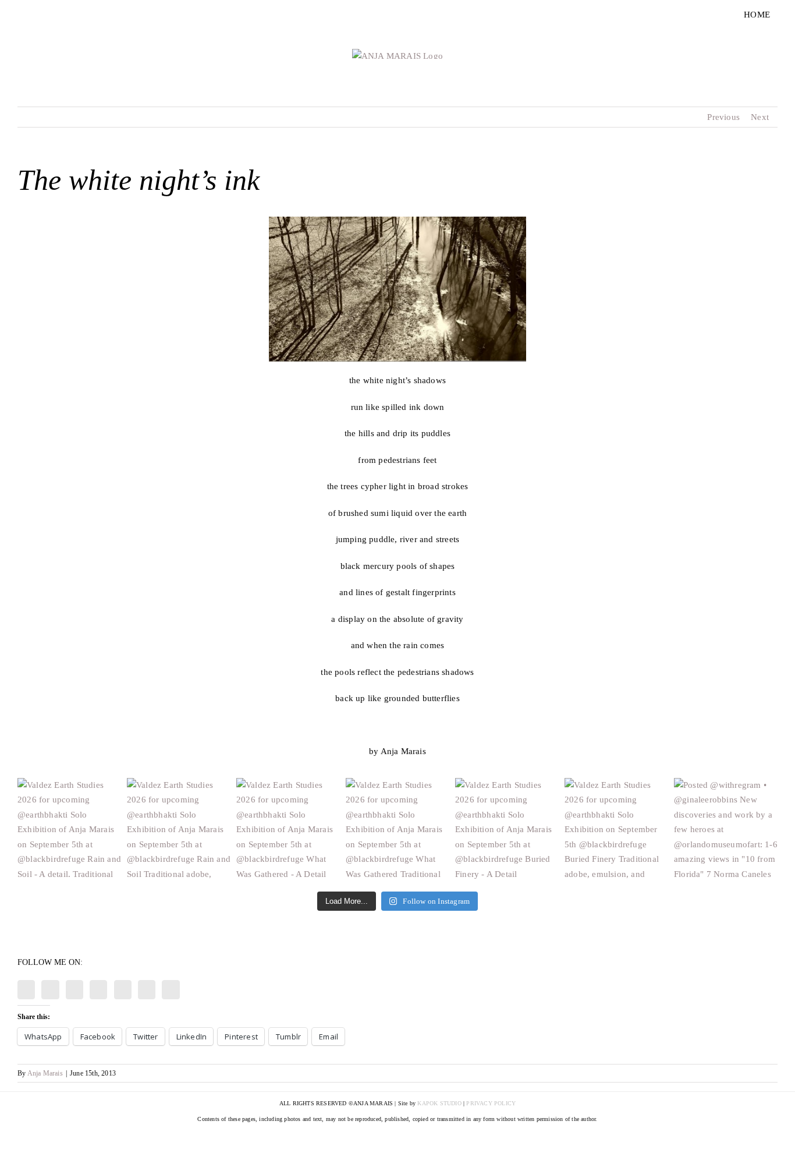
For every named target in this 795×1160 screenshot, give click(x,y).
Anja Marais (45, 1073)
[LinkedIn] (146, 989)
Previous (723, 117)
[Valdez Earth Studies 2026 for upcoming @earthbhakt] (69, 830)
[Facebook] (50, 989)
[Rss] (74, 989)
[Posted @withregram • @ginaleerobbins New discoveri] (726, 830)
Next (760, 117)
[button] (397, 289)
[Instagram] (26, 989)
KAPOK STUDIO (439, 1103)
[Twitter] (98, 989)
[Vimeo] (123, 989)
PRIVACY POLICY (491, 1103)
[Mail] (170, 989)
